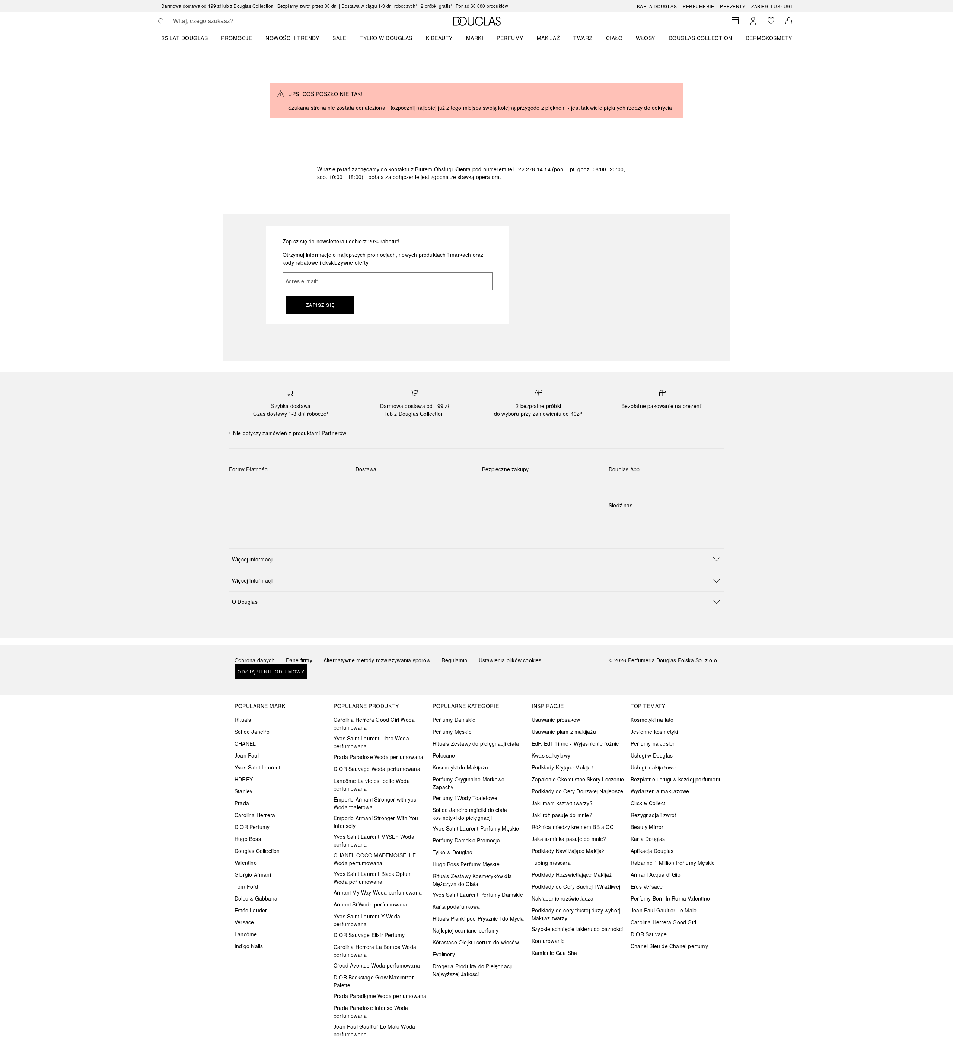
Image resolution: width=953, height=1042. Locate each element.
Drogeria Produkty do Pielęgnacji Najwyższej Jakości (472, 970)
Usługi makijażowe (653, 767)
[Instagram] (627, 520)
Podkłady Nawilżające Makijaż (568, 850)
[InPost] (394, 486)
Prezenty (732, 6)
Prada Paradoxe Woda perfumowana (378, 757)
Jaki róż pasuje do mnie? (562, 815)
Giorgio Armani (253, 874)
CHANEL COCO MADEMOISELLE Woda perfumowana (375, 859)
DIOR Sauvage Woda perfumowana (377, 768)
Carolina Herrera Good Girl (663, 922)
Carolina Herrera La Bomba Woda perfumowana (375, 950)
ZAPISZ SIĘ (320, 305)
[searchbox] (227, 21)
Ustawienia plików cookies (510, 660)
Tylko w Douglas (452, 852)
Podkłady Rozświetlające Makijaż (572, 874)
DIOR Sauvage (649, 934)
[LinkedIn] (666, 520)
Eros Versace (647, 886)
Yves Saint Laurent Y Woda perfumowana (367, 920)
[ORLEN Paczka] (420, 486)
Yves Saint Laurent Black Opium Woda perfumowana (373, 877)
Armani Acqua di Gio (656, 874)
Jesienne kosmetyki (654, 731)
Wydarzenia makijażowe (660, 791)
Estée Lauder (251, 910)
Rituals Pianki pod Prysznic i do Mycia (478, 918)
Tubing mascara (551, 862)
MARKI (475, 38)
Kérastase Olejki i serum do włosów (476, 942)
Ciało (614, 38)
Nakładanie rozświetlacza (562, 898)
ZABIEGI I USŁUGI (771, 6)
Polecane (444, 755)
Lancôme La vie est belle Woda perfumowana (372, 784)
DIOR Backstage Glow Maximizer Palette (374, 981)
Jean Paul (247, 755)
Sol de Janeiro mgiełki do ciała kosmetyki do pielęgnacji (470, 813)
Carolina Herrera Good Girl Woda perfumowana (374, 723)
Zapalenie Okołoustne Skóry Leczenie (578, 779)
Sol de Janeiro (252, 731)
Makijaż (548, 38)
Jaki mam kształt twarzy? (562, 803)
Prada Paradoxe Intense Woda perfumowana (371, 1011)
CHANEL (245, 743)
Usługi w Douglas (652, 755)
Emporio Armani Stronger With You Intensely (376, 821)
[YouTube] (640, 520)
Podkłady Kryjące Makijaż (563, 767)
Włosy (645, 38)
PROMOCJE (236, 38)
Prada (242, 803)
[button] (476, 559)
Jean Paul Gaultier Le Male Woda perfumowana (374, 1030)
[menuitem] (189, 38)
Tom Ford (246, 886)
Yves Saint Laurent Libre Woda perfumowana (371, 742)
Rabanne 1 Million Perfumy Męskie (673, 862)
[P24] (320, 486)
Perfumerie (698, 6)
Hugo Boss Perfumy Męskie (466, 864)
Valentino (246, 862)
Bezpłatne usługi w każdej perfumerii (675, 779)
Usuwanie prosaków (556, 719)
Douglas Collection (257, 850)
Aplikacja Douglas (652, 850)
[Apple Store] (666, 484)
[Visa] (294, 486)
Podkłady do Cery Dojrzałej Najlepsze (577, 791)
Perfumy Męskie (452, 731)
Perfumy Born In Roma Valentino (670, 898)
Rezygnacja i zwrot (653, 815)
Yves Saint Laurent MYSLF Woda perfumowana (374, 840)
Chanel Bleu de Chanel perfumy (669, 946)
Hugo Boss (248, 838)
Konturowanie (548, 940)
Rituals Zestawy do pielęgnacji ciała (476, 743)
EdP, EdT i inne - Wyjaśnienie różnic (575, 743)
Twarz (583, 38)
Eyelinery (444, 954)
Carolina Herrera (255, 815)
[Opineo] (567, 477)
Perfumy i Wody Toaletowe (465, 798)
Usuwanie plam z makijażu (564, 731)
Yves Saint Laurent (258, 767)
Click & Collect (648, 803)
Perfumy (510, 38)
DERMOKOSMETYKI (771, 38)
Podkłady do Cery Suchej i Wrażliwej (576, 886)
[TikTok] (653, 520)
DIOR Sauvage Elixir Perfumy (369, 935)
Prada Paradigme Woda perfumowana (380, 996)
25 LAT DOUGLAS (185, 38)
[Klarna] (241, 486)
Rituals (243, 719)
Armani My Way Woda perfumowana (378, 892)
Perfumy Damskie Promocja (466, 840)
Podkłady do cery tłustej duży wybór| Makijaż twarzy (576, 914)
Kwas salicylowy (551, 755)
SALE (339, 38)
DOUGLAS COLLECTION (700, 38)
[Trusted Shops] (505, 477)
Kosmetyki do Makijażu (460, 767)
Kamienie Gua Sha (554, 952)
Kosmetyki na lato (652, 719)
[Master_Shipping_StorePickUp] (447, 486)
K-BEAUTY (439, 38)
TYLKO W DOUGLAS (386, 38)
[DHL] (368, 486)
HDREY (244, 779)
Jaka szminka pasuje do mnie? (569, 838)
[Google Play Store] (627, 484)
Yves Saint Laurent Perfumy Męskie (476, 828)
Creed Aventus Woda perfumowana (377, 965)
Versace (244, 922)
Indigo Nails (249, 946)
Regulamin (455, 660)
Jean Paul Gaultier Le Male (664, 910)
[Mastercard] (267, 486)
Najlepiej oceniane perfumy (465, 930)
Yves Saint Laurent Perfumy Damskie (478, 894)
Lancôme (246, 934)
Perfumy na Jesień (653, 743)
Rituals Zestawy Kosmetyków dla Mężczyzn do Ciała (472, 880)
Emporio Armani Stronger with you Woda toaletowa (375, 803)
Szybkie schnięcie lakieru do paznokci (577, 929)
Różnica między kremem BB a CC (572, 827)
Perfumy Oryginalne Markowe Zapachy (468, 783)
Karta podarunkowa (456, 906)
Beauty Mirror (647, 827)
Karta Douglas (657, 6)
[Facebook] (614, 520)
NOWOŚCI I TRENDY (292, 38)
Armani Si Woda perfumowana (370, 904)
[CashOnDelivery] (241, 504)
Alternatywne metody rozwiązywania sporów (376, 660)
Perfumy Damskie (454, 719)
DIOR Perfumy (252, 827)
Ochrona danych (255, 660)
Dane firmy (299, 660)
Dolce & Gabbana (256, 898)
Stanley (243, 791)
